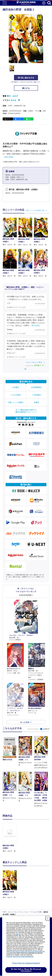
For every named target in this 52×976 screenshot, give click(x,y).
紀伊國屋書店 (36, 387)
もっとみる (24, 722)
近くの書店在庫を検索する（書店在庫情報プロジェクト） (26, 411)
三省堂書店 (36, 395)
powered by (29, 365)
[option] (10, 837)
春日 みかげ (12, 96)
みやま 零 (15, 100)
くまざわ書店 (15, 395)
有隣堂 (36, 402)
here (17, 934)
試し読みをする (27, 78)
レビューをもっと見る (34, 362)
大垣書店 (15, 387)
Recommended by (34, 729)
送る (29, 119)
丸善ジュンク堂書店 (15, 402)
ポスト (9, 119)
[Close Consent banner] (48, 918)
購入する (26, 88)
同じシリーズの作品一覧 (35, 210)
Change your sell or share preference (19, 956)
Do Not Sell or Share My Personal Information (26, 951)
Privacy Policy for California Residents (26, 963)
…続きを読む (8, 157)
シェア (19, 119)
